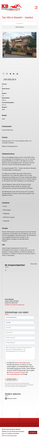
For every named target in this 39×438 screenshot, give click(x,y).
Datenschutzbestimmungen (17, 372)
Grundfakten (19, 23)
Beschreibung (19, 27)
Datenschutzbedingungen (9, 435)
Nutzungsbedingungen (13, 374)
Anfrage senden (11, 379)
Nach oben (34, 264)
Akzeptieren (32, 432)
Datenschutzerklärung (20, 362)
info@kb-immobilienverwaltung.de (14, 304)
